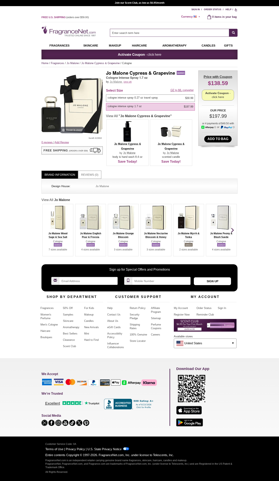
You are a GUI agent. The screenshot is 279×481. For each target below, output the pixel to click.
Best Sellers (70, 333)
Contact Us (114, 314)
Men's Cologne (49, 324)
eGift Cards (114, 327)
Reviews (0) (89, 174)
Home (44, 63)
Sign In (195, 9)
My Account (181, 308)
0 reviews (47, 142)
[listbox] (151, 102)
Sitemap (156, 318)
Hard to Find (91, 339)
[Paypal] (93, 382)
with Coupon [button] (218, 77)
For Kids (89, 308)
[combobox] (174, 33)
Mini (86, 333)
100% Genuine (138, 334)
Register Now (182, 314)
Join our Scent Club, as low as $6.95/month (139, 2)
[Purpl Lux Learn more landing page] (205, 326)
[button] (72, 150)
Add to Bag (218, 139)
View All (139, 116)
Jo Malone (73, 63)
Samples (68, 314)
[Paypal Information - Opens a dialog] (227, 127)
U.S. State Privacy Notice (104, 449)
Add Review (62, 142)
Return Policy (138, 308)
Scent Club (69, 346)
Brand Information (60, 174)
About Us (112, 320)
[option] (150, 98)
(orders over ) (65, 17)
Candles (89, 320)
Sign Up (212, 281)
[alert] (191, 16)
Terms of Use (54, 449)
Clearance (69, 339)
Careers (155, 334)
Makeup (115, 45)
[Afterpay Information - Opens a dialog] (208, 127)
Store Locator (138, 340)
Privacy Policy (75, 449)
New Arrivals (91, 327)
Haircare (139, 45)
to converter (182, 90)
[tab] (59, 175)
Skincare (90, 45)
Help (228, 9)
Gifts (228, 45)
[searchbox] (169, 33)
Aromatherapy (71, 327)
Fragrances (59, 45)
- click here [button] (139, 54)
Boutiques (46, 337)
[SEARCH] (233, 33)
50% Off (68, 308)
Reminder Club (205, 314)
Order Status (212, 9)
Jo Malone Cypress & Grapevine (101, 63)
